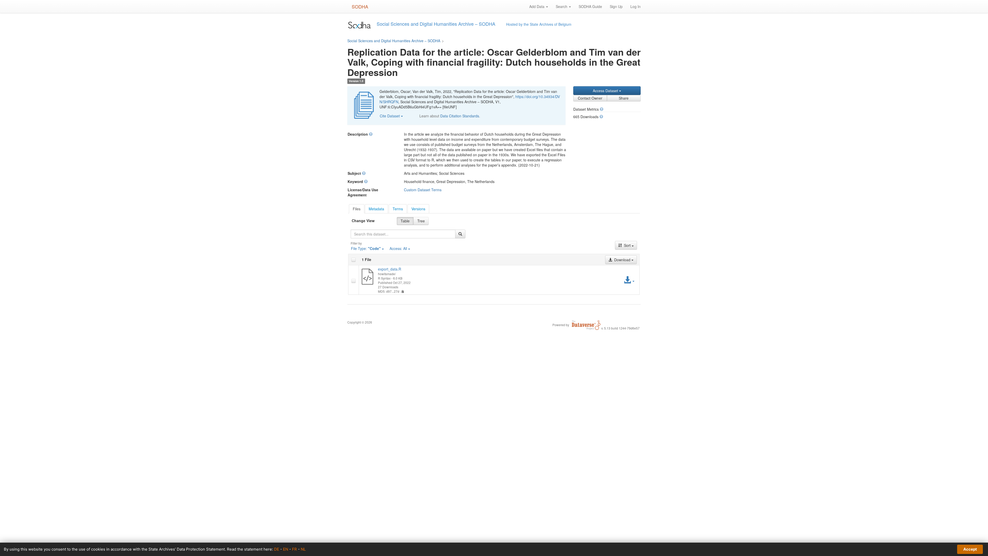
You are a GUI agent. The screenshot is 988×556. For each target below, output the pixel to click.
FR (294, 549)
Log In (635, 6)
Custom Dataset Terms (423, 189)
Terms (398, 208)
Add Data (537, 6)
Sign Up (616, 6)
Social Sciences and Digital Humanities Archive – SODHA (393, 40)
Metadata (376, 208)
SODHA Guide (590, 6)
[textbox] (403, 234)
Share (624, 98)
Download (622, 259)
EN (285, 549)
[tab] (356, 208)
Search (562, 6)
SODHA (360, 6)
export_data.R (389, 269)
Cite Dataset (390, 115)
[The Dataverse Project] (586, 324)
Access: (398, 248)
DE (276, 549)
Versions (418, 208)
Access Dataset (606, 90)
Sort (627, 245)
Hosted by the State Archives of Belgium (538, 24)
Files (356, 208)
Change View (363, 220)
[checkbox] (353, 260)
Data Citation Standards (459, 115)
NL (303, 549)
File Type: (366, 248)
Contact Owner (590, 98)
